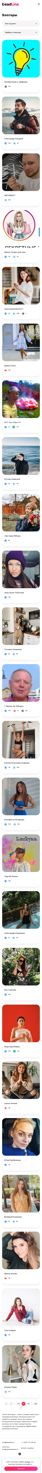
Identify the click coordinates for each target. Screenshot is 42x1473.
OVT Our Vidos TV (12, 422)
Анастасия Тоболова (14, 593)
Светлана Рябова (12, 536)
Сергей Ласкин (11, 876)
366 (35, 1404)
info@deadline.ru (8, 1442)
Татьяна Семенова (13, 649)
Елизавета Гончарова (14, 820)
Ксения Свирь (10, 1387)
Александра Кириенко (14, 933)
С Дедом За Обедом (13, 706)
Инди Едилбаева (12, 1047)
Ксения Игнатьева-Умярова (16, 763)
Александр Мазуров (13, 139)
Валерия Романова (13, 1217)
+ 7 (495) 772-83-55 (28, 1442)
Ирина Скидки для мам (15, 252)
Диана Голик (10, 366)
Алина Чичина (10, 1103)
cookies (27, 1462)
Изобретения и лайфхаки (15, 82)
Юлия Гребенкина (12, 1160)
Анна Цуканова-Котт (13, 309)
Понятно (21, 1469)
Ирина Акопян (10, 1274)
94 (28, 1404)
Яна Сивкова (10, 990)
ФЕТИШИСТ (10, 195)
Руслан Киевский (12, 479)
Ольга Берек (10, 1330)
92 (18, 1404)
